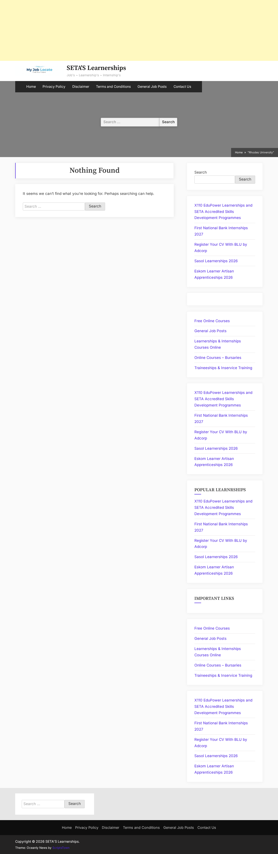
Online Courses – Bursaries (217, 357)
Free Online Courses (212, 321)
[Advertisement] (130, 30)
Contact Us (182, 87)
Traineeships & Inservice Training (223, 368)
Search (200, 172)
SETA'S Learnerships (96, 68)
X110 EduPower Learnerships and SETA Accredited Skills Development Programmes (223, 211)
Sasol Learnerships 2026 (216, 261)
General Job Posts (152, 87)
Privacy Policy (54, 87)
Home (31, 87)
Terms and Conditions (113, 87)
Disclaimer (80, 87)
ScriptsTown (61, 847)
